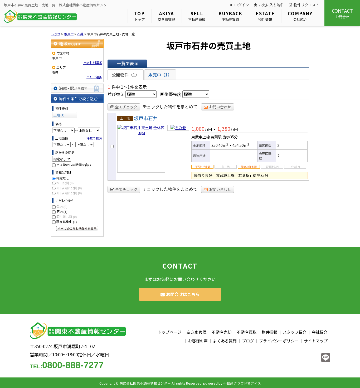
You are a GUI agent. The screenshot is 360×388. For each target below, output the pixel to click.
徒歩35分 (230, 136)
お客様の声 (198, 340)
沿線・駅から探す (77, 88)
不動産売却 (196, 16)
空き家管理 (166, 16)
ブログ (248, 340)
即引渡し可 (66, 216)
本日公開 (65, 183)
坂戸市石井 (146, 118)
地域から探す (77, 43)
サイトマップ (316, 340)
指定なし (62, 178)
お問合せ (342, 13)
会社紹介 (300, 16)
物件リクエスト (306, 4)
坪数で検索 (94, 138)
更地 (61, 211)
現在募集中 (66, 221)
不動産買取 (230, 16)
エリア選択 (94, 77)
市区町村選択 (92, 62)
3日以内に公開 (69, 188)
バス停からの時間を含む (73, 164)
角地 (61, 206)
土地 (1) (58, 115)
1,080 (198, 128)
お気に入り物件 (271, 4)
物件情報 (265, 16)
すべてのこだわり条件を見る (77, 228)
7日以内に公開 (69, 193)
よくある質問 (225, 340)
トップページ (169, 332)
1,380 (223, 128)
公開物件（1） (125, 74)
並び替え (116, 94)
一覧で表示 (127, 63)
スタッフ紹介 (295, 332)
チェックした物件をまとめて (170, 106)
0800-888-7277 (67, 365)
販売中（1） (160, 74)
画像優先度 (170, 94)
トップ (139, 16)
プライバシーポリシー (279, 340)
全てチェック (126, 106)
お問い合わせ (220, 106)
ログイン (241, 4)
